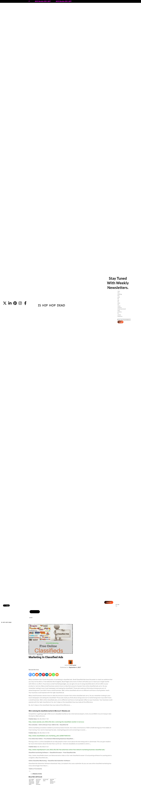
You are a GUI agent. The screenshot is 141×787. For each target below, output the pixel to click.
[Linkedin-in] (10, 303)
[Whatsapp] (53, 673)
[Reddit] (37, 673)
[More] (57, 673)
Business (40, 654)
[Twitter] (33, 673)
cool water (72, 665)
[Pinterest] (15, 303)
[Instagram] (20, 303)
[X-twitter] (5, 303)
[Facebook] (30, 673)
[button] (6, 605)
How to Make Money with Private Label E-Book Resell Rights (31, 782)
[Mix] (50, 673)
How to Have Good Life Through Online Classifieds (38, 782)
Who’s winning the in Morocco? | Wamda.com (49, 711)
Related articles (37, 773)
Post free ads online (45, 780)
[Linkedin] (40, 673)
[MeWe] (46, 673)
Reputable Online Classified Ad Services (52, 781)
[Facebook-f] (25, 303)
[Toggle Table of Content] (30, 771)
